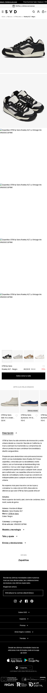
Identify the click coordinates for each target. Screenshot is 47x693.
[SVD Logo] (11, 11)
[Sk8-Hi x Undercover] (9, 401)
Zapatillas (23, 560)
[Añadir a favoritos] (43, 366)
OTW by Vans (18, 16)
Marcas (9, 16)
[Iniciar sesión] (38, 12)
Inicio (3, 16)
